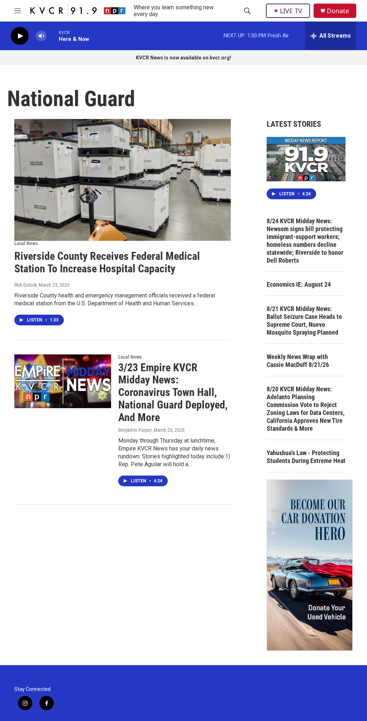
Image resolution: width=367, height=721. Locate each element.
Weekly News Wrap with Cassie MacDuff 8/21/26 (298, 360)
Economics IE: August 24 (299, 284)
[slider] (53, 35)
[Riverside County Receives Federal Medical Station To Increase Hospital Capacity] (122, 180)
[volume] (41, 36)
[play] (19, 36)
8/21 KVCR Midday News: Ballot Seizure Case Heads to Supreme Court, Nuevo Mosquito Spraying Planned (304, 320)
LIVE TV (291, 10)
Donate (338, 11)
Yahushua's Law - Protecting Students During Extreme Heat (306, 456)
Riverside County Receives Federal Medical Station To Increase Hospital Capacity (107, 262)
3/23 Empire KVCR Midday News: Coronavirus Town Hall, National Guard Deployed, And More (173, 392)
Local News (26, 243)
